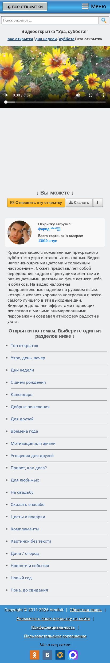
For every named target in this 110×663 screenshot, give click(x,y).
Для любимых (25, 480)
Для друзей (22, 418)
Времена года (24, 431)
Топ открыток (24, 345)
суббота (66, 39)
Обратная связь (86, 609)
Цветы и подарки (28, 516)
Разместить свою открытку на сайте (53, 618)
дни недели (46, 39)
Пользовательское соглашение (55, 636)
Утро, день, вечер (28, 357)
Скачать (79, 202)
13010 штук (47, 241)
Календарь (22, 394)
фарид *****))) (49, 229)
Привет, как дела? (29, 467)
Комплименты (25, 528)
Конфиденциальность (53, 627)
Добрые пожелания (30, 406)
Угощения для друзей (32, 455)
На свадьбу (22, 492)
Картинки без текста (31, 541)
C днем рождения (28, 382)
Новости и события (30, 565)
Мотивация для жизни (33, 443)
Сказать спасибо (28, 504)
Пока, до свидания (29, 590)
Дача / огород (25, 553)
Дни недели (22, 370)
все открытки (25, 6)
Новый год (21, 577)
